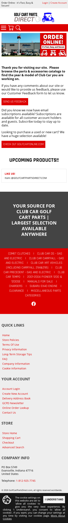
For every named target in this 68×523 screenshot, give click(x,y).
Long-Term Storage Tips (17, 354)
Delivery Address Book (16, 398)
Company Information (16, 363)
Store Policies (10, 340)
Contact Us (9, 412)
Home (6, 335)
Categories (3, 27)
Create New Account (15, 393)
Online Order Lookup (15, 408)
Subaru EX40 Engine (43, 286)
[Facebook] (34, 304)
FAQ (4, 359)
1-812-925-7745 (26, 480)
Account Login (11, 389)
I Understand (54, 499)
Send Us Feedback (14, 102)
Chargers (15, 286)
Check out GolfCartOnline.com (23, 144)
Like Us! (10, 174)
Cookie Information (14, 368)
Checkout (8, 442)
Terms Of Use (10, 344)
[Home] (34, 17)
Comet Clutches (19, 254)
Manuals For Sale (40, 281)
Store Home (9, 433)
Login (45, 2)
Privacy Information (14, 349)
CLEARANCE (16, 291)
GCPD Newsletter (13, 403)
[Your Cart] (10, 27)
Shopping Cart (11, 438)
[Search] (18, 27)
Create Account (58, 2)
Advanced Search (13, 447)
